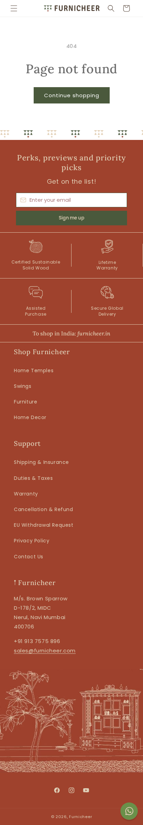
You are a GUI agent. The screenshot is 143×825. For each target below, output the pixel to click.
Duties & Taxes (33, 478)
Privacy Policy (31, 540)
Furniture (25, 401)
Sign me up (71, 218)
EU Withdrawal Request (44, 525)
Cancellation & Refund (43, 509)
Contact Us (28, 556)
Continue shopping (71, 95)
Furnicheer (80, 816)
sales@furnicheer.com (45, 650)
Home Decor (30, 417)
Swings (23, 386)
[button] (14, 8)
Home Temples (33, 370)
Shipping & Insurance (41, 462)
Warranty (26, 493)
